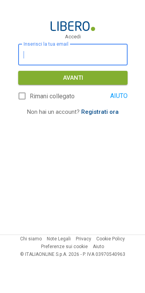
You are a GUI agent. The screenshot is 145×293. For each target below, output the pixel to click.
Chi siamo (31, 239)
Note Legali (59, 239)
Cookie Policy (110, 239)
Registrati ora (100, 111)
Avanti (73, 77)
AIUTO (119, 95)
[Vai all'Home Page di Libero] (73, 26)
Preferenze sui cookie (64, 246)
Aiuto (98, 246)
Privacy (83, 239)
